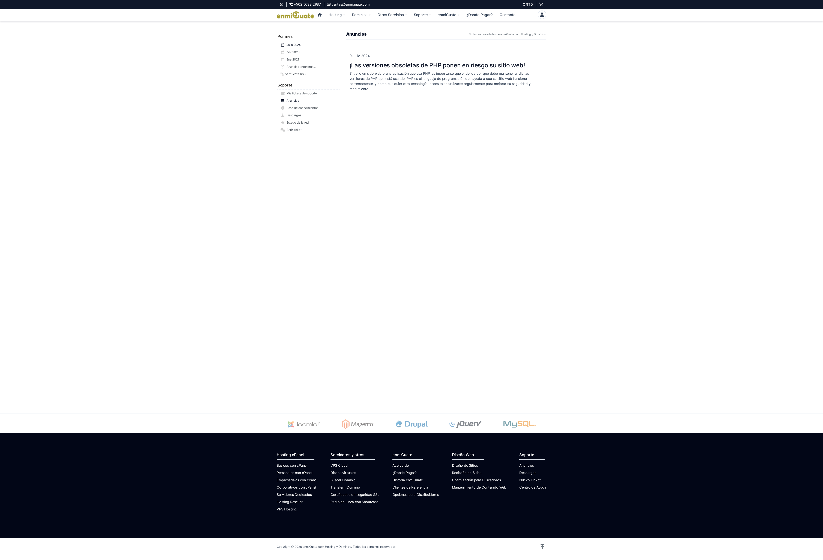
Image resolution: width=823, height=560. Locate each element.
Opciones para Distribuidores (415, 494)
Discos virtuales (343, 473)
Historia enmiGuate (407, 480)
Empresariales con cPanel (297, 480)
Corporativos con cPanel (296, 487)
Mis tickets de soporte (301, 93)
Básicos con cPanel (292, 465)
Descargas (293, 115)
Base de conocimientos (301, 108)
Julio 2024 (293, 45)
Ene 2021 (292, 59)
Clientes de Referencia (410, 487)
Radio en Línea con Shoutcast (354, 502)
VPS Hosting (287, 509)
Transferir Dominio (345, 487)
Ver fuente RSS (295, 74)
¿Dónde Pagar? (404, 473)
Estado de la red (297, 122)
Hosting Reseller (289, 502)
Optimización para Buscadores (476, 480)
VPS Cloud (339, 465)
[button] (542, 546)
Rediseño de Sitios (466, 473)
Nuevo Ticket (530, 480)
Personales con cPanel (294, 473)
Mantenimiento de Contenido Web (479, 487)
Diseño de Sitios (465, 465)
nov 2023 (292, 52)
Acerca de (400, 465)
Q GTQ (528, 4)
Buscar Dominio (343, 480)
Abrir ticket (293, 130)
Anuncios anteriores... (300, 66)
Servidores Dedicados (294, 494)
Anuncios (292, 100)
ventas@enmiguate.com (349, 4)
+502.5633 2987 (307, 4)
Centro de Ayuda (532, 487)
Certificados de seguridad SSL (354, 494)
